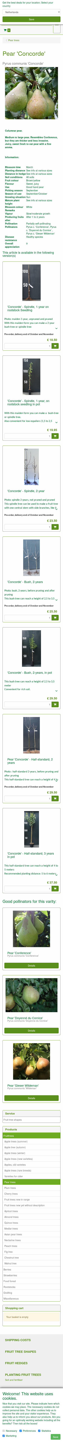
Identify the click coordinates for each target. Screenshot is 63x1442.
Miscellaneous (11, 1298)
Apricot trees (11, 1211)
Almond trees (11, 1217)
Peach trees (10, 1246)
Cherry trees (11, 1193)
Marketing (11, 1435)
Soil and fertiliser (14, 1379)
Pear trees (9, 1182)
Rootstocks (9, 1287)
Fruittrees (9, 1135)
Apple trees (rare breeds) (17, 1170)
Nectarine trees (12, 1240)
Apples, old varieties (15, 1164)
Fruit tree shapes (13, 1119)
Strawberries (10, 1275)
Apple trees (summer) (16, 1141)
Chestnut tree (11, 1257)
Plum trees (10, 1188)
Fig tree (8, 1251)
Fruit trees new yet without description (24, 1205)
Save (31, 19)
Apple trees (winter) (14, 1153)
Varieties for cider (13, 1176)
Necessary (11, 1430)
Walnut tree (10, 1263)
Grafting (8, 1292)
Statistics (46, 1430)
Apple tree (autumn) (15, 1147)
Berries (7, 1269)
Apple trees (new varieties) (18, 1158)
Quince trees (11, 1222)
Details (31, 965)
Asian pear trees (13, 1234)
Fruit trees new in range (17, 1199)
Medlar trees (11, 1228)
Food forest (10, 1281)
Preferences (29, 1430)
